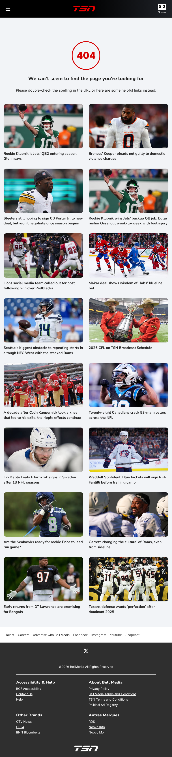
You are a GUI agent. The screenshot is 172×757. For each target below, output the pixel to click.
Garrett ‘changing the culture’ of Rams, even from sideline (125, 544)
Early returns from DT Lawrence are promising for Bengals (42, 609)
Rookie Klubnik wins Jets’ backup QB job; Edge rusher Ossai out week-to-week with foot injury (128, 221)
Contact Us (24, 694)
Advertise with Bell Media (51, 635)
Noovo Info (97, 727)
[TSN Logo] (84, 9)
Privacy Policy (99, 688)
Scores (162, 12)
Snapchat (132, 635)
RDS (92, 721)
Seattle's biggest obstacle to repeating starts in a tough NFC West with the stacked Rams (43, 350)
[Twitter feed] (86, 650)
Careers (23, 635)
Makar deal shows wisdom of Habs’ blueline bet (125, 285)
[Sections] (8, 8)
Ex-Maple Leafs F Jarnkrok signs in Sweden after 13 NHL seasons (40, 480)
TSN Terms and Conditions (108, 699)
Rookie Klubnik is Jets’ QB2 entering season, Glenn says (40, 156)
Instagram (98, 635)
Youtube (116, 635)
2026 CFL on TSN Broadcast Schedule (120, 347)
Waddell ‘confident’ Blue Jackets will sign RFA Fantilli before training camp (127, 480)
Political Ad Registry (103, 705)
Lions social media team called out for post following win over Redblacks (39, 285)
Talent (9, 635)
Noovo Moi (96, 732)
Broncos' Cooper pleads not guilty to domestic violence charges (127, 156)
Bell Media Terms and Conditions (112, 694)
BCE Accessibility (28, 688)
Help (19, 699)
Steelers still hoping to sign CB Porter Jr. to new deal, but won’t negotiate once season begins (43, 221)
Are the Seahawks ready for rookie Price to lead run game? (43, 544)
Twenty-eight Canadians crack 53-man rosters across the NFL (127, 415)
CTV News (24, 721)
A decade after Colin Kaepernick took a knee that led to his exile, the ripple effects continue (42, 415)
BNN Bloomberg (28, 732)
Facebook (80, 635)
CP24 (20, 727)
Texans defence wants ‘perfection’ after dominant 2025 (122, 609)
